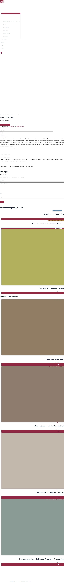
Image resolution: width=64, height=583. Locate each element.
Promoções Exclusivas (7, 33)
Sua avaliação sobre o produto (4, 183)
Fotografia (5, 24)
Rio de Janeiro (6, 36)
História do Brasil (6, 27)
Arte (4, 15)
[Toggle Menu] (10, 13)
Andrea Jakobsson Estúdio (20, 126)
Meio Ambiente (6, 30)
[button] (7, 11)
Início (0, 114)
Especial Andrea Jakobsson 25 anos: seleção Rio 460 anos (12, 21)
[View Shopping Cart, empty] (1, 53)
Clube (2, 45)
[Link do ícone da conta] (0, 55)
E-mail (1, 197)
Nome (1, 193)
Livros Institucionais (4, 39)
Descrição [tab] (2, 135)
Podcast (2, 42)
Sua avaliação (2, 180)
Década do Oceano (6, 18)
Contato (2, 48)
